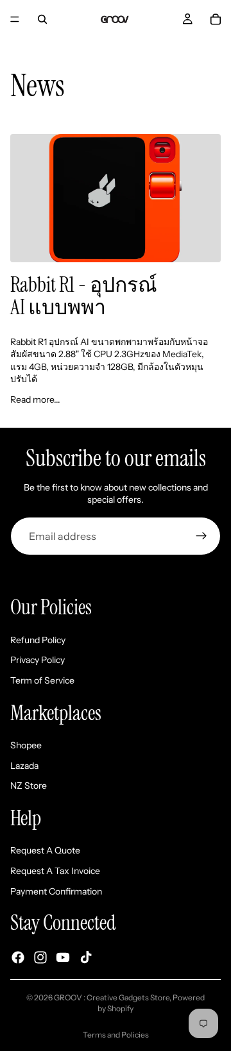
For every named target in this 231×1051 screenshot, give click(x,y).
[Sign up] (201, 536)
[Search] (42, 19)
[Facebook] (18, 957)
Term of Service (42, 680)
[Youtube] (63, 957)
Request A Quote (45, 850)
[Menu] (15, 19)
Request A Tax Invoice (55, 871)
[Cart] (215, 19)
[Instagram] (40, 957)
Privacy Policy (37, 660)
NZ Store (28, 785)
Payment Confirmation (56, 891)
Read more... (35, 399)
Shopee (26, 745)
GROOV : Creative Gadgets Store (111, 997)
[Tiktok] (86, 957)
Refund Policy (37, 640)
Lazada (24, 765)
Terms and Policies (116, 1034)
